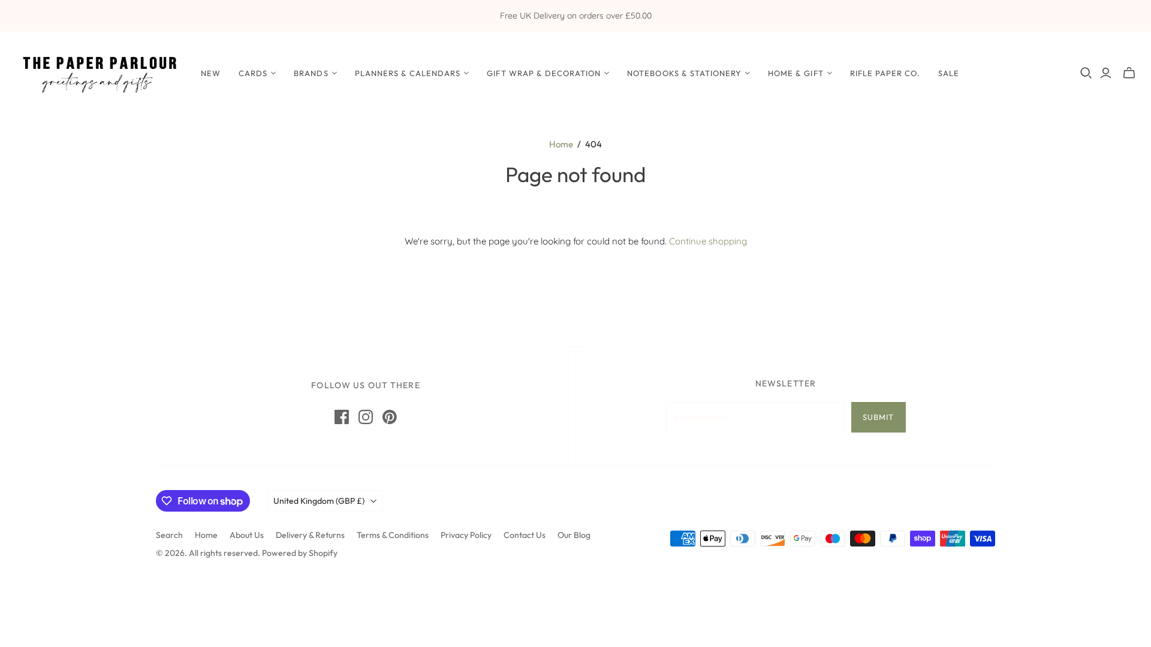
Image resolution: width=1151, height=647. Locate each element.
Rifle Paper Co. (885, 73)
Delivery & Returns (310, 535)
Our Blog (574, 535)
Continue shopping (708, 241)
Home (561, 144)
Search (169, 535)
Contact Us (525, 535)
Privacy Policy (466, 535)
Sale (948, 73)
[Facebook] (342, 417)
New (211, 73)
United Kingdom (318, 500)
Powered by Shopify (300, 553)
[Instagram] (365, 417)
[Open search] (1086, 73)
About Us (247, 535)
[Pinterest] (389, 417)
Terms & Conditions (393, 535)
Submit (878, 417)
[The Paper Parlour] (99, 73)
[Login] (1105, 73)
